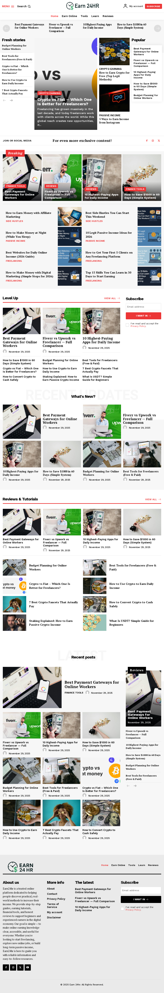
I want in (142, 316)
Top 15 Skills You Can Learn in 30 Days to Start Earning (108, 274)
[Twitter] (158, 140)
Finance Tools (15, 186)
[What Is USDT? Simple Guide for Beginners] (94, 622)
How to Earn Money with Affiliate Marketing (28, 215)
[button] (24, 6)
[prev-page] (6, 28)
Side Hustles (14, 221)
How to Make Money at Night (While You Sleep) (26, 234)
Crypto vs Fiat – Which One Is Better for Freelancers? (15, 69)
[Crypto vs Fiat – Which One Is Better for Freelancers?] (65, 84)
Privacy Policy (138, 326)
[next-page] (157, 28)
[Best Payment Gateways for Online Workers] (22, 177)
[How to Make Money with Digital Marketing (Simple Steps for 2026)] (69, 276)
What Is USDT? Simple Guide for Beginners (97, 378)
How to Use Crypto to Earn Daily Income (14, 81)
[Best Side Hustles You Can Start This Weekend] (149, 216)
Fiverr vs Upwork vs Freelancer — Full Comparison (61, 28)
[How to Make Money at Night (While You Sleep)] (69, 236)
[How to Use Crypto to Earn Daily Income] (94, 586)
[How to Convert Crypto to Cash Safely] (94, 604)
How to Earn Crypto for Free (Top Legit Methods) (114, 76)
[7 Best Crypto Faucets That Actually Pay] (14, 604)
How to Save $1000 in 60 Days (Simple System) (131, 26)
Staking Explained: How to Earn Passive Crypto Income (61, 378)
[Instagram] (152, 140)
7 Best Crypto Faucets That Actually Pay (14, 92)
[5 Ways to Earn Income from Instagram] (114, 98)
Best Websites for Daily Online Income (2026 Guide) (26, 254)
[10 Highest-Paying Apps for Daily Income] (102, 177)
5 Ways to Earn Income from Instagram (114, 120)
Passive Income (109, 115)
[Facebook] (146, 140)
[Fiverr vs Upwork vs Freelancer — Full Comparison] (62, 177)
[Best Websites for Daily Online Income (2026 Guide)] (69, 256)
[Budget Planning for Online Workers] (102, 454)
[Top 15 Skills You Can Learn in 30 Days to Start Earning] (149, 276)
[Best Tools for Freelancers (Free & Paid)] (142, 454)
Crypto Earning (49, 93)
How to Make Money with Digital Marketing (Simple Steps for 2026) (29, 274)
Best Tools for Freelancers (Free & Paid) (17, 57)
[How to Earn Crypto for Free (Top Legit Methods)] (114, 51)
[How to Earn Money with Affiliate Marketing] (69, 216)
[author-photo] (5, 351)
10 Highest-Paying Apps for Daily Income (97, 26)
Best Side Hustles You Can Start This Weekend (107, 215)
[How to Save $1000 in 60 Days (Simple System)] (141, 177)
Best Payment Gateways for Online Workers (29, 26)
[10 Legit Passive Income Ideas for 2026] (149, 236)
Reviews (51, 186)
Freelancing (14, 261)
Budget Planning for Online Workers (146, 96)
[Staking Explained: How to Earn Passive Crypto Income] (14, 622)
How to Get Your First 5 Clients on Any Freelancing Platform (109, 254)
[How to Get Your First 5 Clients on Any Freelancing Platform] (149, 256)
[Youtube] (28, 967)
